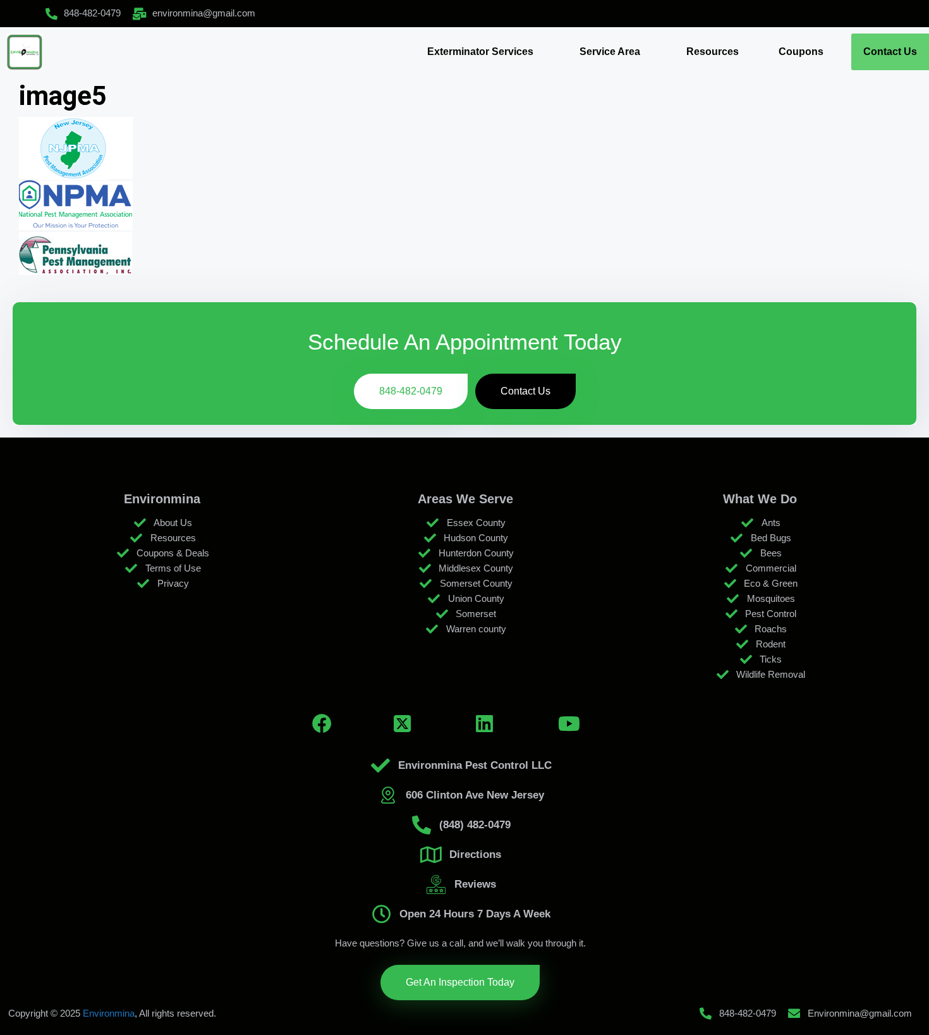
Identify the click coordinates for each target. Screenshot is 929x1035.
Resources (712, 51)
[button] (483, 52)
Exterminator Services (480, 51)
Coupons (801, 51)
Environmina (109, 1013)
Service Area (610, 51)
